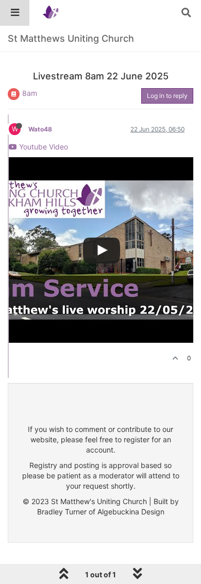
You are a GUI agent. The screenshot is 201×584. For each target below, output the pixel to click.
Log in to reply (167, 95)
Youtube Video (42, 146)
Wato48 (40, 129)
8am (29, 93)
